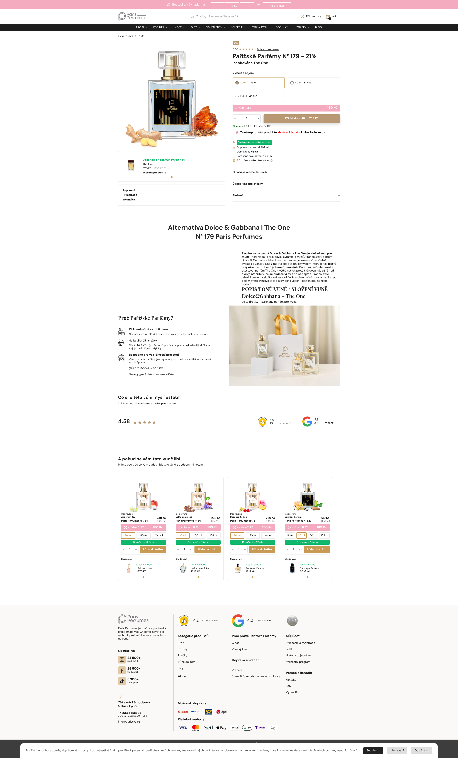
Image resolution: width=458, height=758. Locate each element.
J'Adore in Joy (144, 568)
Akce (182, 676)
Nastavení (397, 750)
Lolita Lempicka (200, 568)
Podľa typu (259, 27)
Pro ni (140, 27)
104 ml (159, 535)
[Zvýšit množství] (136, 549)
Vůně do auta (186, 662)
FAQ (288, 686)
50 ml (143, 535)
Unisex (177, 27)
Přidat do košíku (301, 118)
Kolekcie (237, 27)
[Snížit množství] (123, 549)
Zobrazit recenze (268, 49)
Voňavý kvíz (239, 649)
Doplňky (282, 27)
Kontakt (291, 680)
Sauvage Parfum (309, 568)
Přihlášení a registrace (300, 643)
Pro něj (158, 27)
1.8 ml (290, 535)
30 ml (128, 535)
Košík (289, 649)
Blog (318, 27)
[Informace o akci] (125, 528)
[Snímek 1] (143, 577)
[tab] (172, 177)
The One (277, 228)
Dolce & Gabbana (232, 228)
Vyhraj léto (293, 692)
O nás (235, 643)
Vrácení (237, 670)
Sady (194, 27)
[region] (171, 94)
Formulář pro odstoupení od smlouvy (256, 676)
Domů (121, 36)
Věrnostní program (298, 662)
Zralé (130, 36)
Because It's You (254, 568)
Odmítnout (422, 750)
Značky (301, 27)
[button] (286, 172)
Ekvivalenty (214, 27)
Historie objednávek (299, 655)
